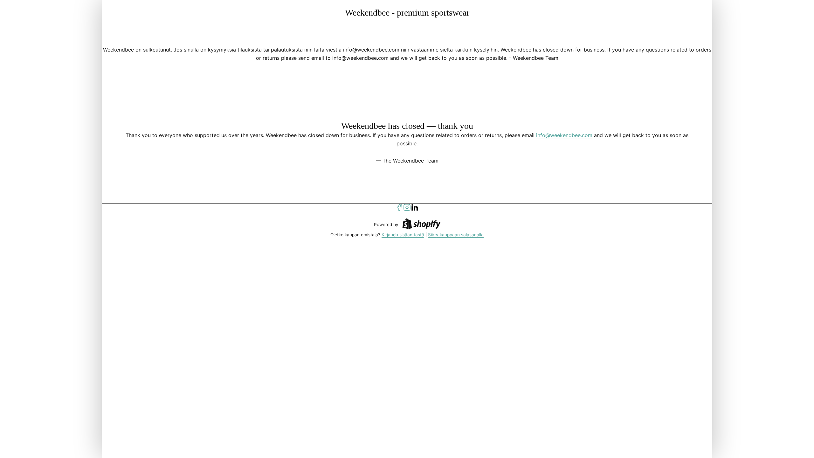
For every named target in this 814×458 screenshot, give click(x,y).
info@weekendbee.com (564, 135)
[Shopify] (421, 224)
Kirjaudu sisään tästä (403, 234)
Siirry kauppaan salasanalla (456, 234)
